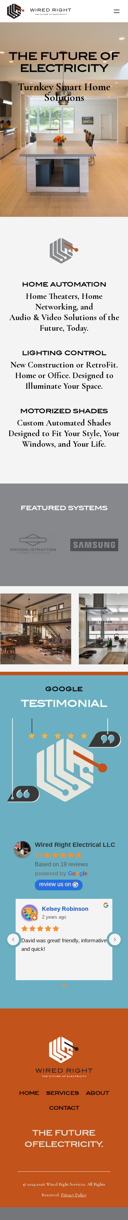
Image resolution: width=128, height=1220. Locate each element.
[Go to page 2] (64, 985)
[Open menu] (116, 11)
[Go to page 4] (75, 985)
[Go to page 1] (58, 985)
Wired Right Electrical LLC (75, 844)
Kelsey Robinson (65, 909)
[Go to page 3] (70, 985)
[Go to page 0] (52, 985)
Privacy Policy (73, 1195)
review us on (55, 884)
